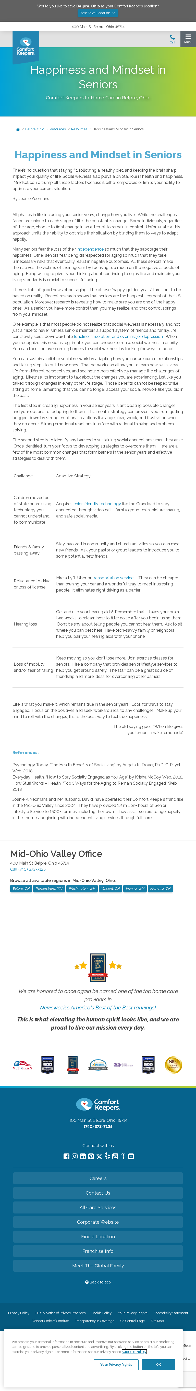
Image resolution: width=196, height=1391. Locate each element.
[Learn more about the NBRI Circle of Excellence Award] (173, 1072)
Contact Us (98, 1193)
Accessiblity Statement (170, 1313)
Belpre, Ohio (34, 129)
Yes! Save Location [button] (95, 13)
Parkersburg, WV (49, 888)
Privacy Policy (18, 1313)
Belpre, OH (21, 888)
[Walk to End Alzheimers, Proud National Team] (123, 1066)
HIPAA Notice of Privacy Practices (60, 1313)
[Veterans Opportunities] (22, 1070)
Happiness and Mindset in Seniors (118, 129)
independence (90, 249)
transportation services (114, 577)
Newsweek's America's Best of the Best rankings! (98, 1007)
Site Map (157, 1321)
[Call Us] (172, 40)
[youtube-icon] (115, 1156)
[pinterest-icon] (91, 1156)
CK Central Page (132, 1321)
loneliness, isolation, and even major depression (118, 336)
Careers (98, 1178)
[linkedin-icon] (83, 1156)
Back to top (100, 1282)
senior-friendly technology (96, 503)
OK (158, 1364)
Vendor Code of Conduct (50, 1321)
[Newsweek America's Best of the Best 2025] (73, 1073)
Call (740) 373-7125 (28, 869)
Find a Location (98, 1236)
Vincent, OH (110, 888)
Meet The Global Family (98, 1265)
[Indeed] (123, 1157)
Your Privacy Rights (132, 1313)
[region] (93, 1358)
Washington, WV (82, 888)
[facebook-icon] (66, 1156)
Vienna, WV (135, 888)
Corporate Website (98, 1222)
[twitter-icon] (99, 1157)
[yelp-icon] (107, 1157)
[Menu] (188, 40)
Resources (58, 129)
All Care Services (98, 1207)
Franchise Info (98, 1251)
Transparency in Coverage (94, 1321)
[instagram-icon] (75, 1156)
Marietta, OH (160, 888)
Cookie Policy (102, 1313)
